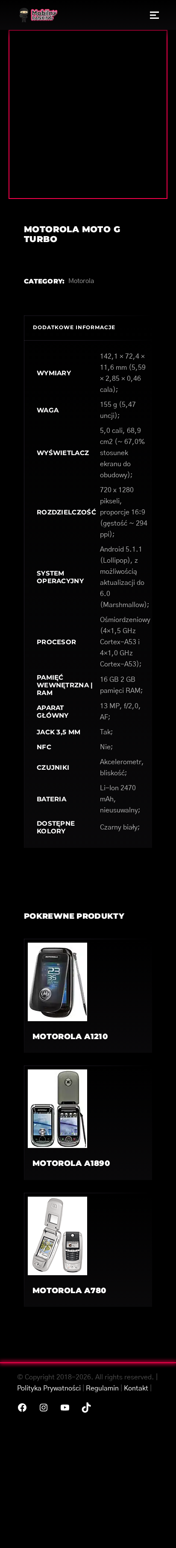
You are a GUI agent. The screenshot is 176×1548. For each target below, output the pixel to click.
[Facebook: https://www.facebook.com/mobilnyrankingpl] (22, 1407)
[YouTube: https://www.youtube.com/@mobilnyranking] (65, 1407)
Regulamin (102, 1388)
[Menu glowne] (154, 15)
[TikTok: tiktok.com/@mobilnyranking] (86, 1407)
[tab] (88, 327)
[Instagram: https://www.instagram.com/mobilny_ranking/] (43, 1407)
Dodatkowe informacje (74, 327)
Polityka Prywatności (49, 1388)
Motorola (81, 281)
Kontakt (136, 1388)
